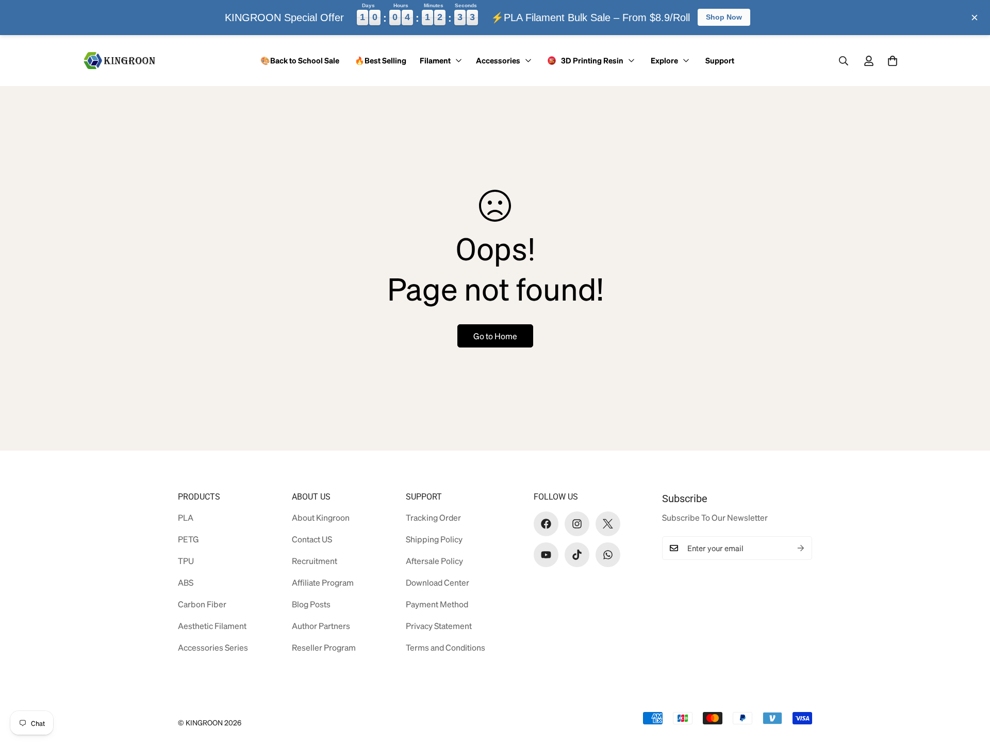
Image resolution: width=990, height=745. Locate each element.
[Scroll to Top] (966, 689)
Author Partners (321, 625)
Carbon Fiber (202, 604)
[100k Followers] (577, 523)
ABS (185, 582)
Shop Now (724, 17)
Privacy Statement (439, 625)
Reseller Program (324, 647)
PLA (185, 517)
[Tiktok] (577, 554)
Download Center (437, 582)
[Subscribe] (800, 548)
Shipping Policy (434, 539)
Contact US (312, 539)
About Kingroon (321, 517)
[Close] (974, 17)
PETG (188, 539)
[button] (892, 61)
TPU (186, 560)
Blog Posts (311, 604)
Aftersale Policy (434, 560)
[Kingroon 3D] (119, 60)
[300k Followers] (546, 523)
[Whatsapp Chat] (608, 554)
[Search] (843, 60)
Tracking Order (433, 517)
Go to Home (495, 335)
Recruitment (314, 560)
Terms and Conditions (445, 647)
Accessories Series (213, 647)
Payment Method (437, 604)
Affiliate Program (323, 582)
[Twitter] (608, 523)
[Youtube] (546, 554)
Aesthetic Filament (212, 625)
